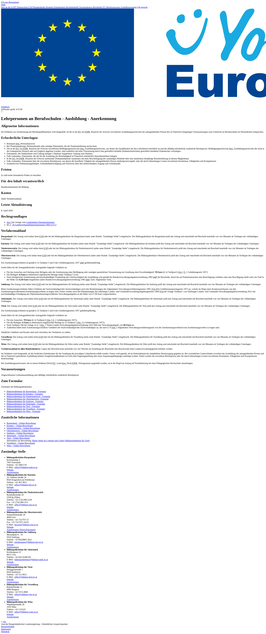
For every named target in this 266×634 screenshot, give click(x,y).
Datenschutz (22, 7)
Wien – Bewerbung (18, 445)
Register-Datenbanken (56, 7)
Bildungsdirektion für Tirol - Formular (23, 406)
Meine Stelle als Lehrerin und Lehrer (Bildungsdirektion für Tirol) (61, 440)
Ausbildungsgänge (128, 7)
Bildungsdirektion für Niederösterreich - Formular (28, 396)
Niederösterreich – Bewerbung (23, 428)
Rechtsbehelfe (72, 7)
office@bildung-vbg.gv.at (25, 594)
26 (13, 225)
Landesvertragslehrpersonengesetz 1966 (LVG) (35, 225)
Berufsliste (98, 7)
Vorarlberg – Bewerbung (21, 443)
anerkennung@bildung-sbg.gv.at (28, 542)
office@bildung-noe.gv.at (25, 505)
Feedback (5, 107)
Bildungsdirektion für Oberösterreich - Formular (28, 399)
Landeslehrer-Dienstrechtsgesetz (40, 222)
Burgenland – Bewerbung (21, 423)
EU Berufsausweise (111, 7)
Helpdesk (5, 631)
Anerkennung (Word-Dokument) (21, 529)
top (4, 621)
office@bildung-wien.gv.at (26, 612)
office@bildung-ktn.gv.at (25, 485)
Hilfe (3, 5)
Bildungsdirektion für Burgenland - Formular (26, 391)
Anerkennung (13, 472)
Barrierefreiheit (7, 626)
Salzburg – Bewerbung (20, 433)
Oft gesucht (142, 7)
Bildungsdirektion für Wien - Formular (23, 411)
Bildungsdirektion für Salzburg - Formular (25, 401)
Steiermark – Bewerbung (21, 435)
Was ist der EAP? (9, 7)
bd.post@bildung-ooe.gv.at (26, 525)
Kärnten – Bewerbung (20, 426)
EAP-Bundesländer (37, 7)
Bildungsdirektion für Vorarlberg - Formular (26, 409)
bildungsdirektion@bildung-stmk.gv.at (31, 559)
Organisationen (86, 7)
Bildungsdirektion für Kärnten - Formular (25, 394)
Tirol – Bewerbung (18, 438)
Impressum (6, 629)
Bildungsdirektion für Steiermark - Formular (26, 404)
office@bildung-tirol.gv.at (25, 577)
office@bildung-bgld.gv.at (25, 467)
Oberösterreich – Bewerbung (23, 430)
